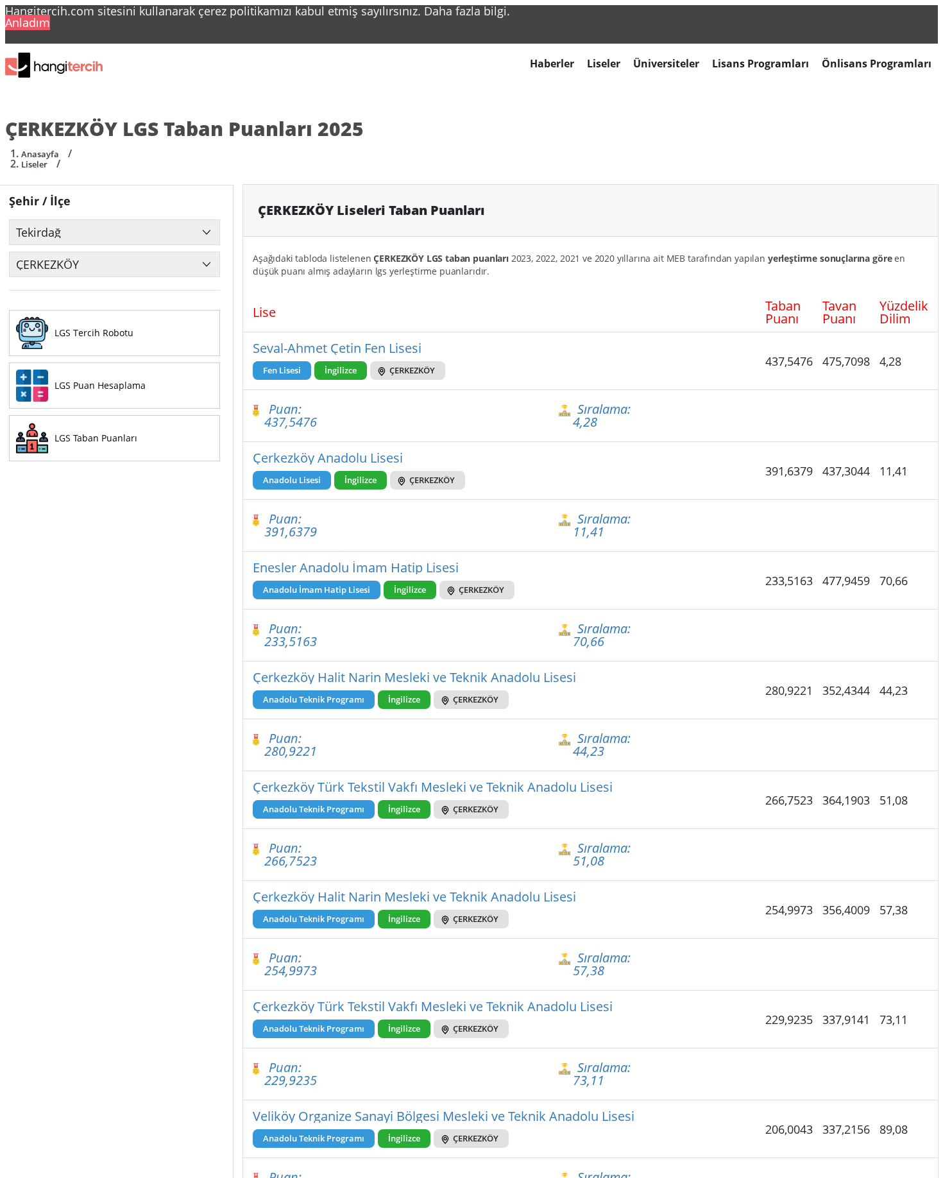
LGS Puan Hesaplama (100, 385)
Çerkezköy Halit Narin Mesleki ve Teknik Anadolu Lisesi (414, 677)
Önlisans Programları (876, 64)
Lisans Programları (760, 64)
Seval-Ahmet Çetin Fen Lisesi (337, 348)
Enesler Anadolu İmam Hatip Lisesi (356, 567)
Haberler (552, 64)
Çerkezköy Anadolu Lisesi (328, 458)
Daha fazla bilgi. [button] (467, 11)
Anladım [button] (27, 22)
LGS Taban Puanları (96, 438)
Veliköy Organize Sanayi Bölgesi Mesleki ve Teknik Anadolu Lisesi (443, 1116)
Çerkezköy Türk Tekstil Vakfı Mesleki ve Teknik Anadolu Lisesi (433, 787)
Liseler (603, 64)
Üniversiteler (666, 64)
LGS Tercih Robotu (94, 333)
